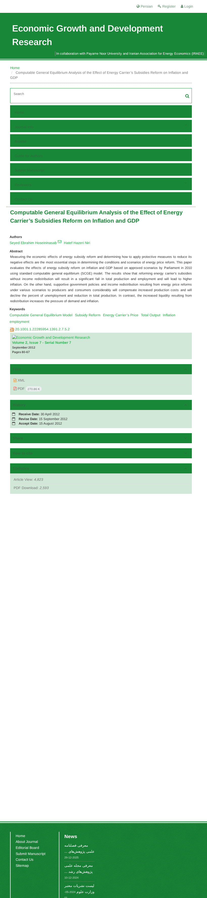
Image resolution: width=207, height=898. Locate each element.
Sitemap (22, 866)
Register (168, 6)
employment (19, 322)
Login (188, 6)
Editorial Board (27, 848)
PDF (28, 389)
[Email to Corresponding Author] (59, 241)
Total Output (150, 315)
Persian (146, 6)
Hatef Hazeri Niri (77, 243)
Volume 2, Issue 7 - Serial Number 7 (41, 342)
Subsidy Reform (87, 315)
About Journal (27, 842)
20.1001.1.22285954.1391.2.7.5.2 (42, 329)
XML (21, 380)
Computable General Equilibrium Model (41, 315)
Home (15, 68)
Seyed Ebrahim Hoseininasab (33, 243)
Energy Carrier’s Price (120, 315)
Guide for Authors (29, 156)
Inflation (169, 315)
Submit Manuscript (29, 170)
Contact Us (23, 199)
